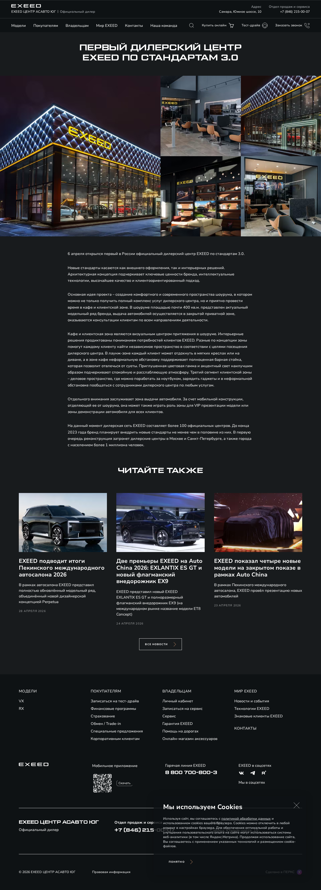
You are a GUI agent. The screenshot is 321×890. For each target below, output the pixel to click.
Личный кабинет (177, 701)
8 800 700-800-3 (191, 772)
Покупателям (45, 25)
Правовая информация (111, 872)
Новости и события (251, 701)
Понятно (177, 862)
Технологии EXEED (251, 709)
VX (21, 701)
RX (21, 709)
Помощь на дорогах (180, 731)
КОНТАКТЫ (245, 728)
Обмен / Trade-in (106, 724)
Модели (18, 25)
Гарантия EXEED (177, 724)
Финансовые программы (113, 709)
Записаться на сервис (182, 709)
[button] (296, 805)
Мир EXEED (106, 25)
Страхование (103, 716)
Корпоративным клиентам (115, 739)
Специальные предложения (117, 731)
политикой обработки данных (246, 818)
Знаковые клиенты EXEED (258, 716)
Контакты (134, 25)
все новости (156, 644)
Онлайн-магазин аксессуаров (189, 739)
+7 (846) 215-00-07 (295, 11)
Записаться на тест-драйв (115, 701)
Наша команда (163, 25)
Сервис (169, 716)
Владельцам (77, 25)
